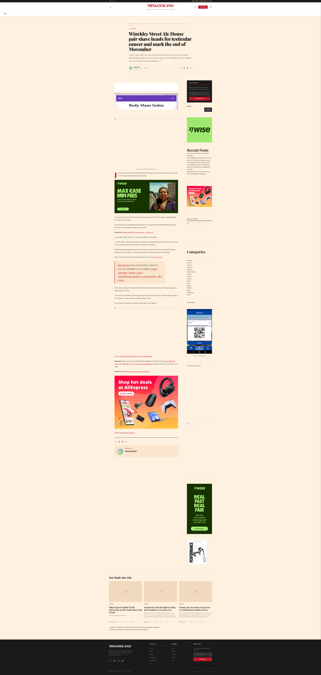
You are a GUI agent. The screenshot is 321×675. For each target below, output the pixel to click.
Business (189, 260)
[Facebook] (114, 660)
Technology (190, 292)
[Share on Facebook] (184, 68)
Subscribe (203, 7)
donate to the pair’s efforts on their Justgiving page (136, 356)
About (172, 649)
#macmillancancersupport (129, 276)
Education (190, 270)
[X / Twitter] (110, 660)
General (135, 23)
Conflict (189, 265)
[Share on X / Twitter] (181, 68)
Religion (189, 288)
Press (172, 660)
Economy (189, 267)
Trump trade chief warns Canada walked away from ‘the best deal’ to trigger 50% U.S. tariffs (198, 167)
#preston (153, 269)
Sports (189, 290)
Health (189, 281)
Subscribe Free (199, 98)
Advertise (173, 654)
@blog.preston (124, 265)
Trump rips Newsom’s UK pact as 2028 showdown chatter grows (194, 608)
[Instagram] (118, 660)
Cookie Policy (211, 671)
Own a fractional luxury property (125, 433)
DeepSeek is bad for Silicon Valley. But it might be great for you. (160, 608)
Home (5, 14)
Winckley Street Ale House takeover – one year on (138, 232)
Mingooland (160, 5)
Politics (189, 286)
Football (189, 276)
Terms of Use (204, 671)
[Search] (195, 7)
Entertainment (191, 272)
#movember (123, 272)
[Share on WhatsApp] (191, 68)
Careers (173, 657)
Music (188, 283)
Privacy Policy (197, 671)
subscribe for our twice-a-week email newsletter (137, 364)
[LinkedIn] (122, 660)
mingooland (136, 67)
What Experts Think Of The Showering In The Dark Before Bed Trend (125, 610)
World (188, 295)
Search (189, 106)
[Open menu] (210, 7)
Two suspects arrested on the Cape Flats (198, 162)
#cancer (139, 272)
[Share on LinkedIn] (187, 68)
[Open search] (110, 7)
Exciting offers (191, 302)
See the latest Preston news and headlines (136, 371)
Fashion (189, 274)
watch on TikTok (157, 257)
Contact (173, 651)
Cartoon (189, 263)
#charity (131, 272)
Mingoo (129, 671)
